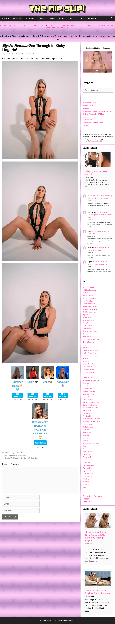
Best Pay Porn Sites (89, 306)
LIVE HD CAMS (69, 26)
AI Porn (85, 293)
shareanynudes (88, 120)
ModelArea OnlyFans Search (92, 380)
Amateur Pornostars (89, 298)
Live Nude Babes (88, 369)
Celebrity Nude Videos (90, 331)
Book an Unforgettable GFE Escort (94, 114)
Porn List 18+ (87, 416)
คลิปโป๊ (85, 487)
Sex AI (85, 449)
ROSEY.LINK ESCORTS (91, 443)
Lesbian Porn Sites (89, 364)
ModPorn (86, 383)
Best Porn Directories (90, 309)
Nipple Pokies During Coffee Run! (21, 458)
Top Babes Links (88, 465)
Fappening (87, 499)
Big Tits (85, 315)
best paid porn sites (89, 304)
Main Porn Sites (88, 378)
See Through (30, 18)
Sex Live (85, 100)
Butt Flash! (15, 455)
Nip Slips (5, 18)
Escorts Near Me (88, 342)
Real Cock (86, 430)
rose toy (85, 438)
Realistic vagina (88, 432)
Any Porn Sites (88, 301)
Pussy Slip (17, 18)
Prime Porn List (88, 424)
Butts (71, 18)
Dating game (87, 334)
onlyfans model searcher (91, 402)
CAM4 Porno (91, 26)
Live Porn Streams (89, 372)
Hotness (85, 125)
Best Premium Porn (89, 312)
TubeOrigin (86, 479)
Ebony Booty (87, 336)
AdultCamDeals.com (89, 290)
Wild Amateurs (87, 482)
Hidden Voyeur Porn (89, 353)
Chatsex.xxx (28, 26)
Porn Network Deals (89, 102)
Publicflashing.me (88, 427)
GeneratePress (69, 620)
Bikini (52, 18)
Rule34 (85, 446)
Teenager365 (87, 457)
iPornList (85, 358)
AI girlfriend (92, 18)
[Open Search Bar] (111, 18)
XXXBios (86, 484)
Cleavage (61, 18)
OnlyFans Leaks (88, 399)
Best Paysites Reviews (90, 111)
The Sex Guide (88, 460)
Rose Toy (86, 435)
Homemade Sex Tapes (90, 356)
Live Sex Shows (88, 375)
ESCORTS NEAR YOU (106, 26)
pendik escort (87, 410)
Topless (42, 18)
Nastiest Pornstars (89, 391)
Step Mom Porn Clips (105, 111)
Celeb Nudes (87, 328)
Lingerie (13, 453)
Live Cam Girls (87, 367)
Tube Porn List (87, 476)
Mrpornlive (86, 386)
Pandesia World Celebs (90, 408)
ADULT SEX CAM (89, 287)
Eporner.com (81, 26)
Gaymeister (86, 347)
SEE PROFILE (17, 395)
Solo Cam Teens (88, 451)
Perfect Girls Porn (52, 27)
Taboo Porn (86, 454)
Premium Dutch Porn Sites (91, 421)
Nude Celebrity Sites (89, 397)
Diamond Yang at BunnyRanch (93, 123)
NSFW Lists (65, 27)
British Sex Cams (88, 320)
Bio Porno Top (87, 317)
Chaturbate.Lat (56, 26)
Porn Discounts (16, 26)
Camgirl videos (87, 323)
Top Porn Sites (87, 468)
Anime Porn (86, 108)
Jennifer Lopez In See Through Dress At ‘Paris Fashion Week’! (99, 214)
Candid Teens (87, 325)
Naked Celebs (87, 389)
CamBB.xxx (4, 26)
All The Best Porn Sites (92, 496)
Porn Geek (86, 413)
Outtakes (20, 453)
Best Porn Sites (88, 105)
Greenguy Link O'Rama (90, 350)
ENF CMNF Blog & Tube (91, 339)
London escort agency (90, 117)
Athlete (7, 453)
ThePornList (87, 462)
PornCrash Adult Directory (91, 419)
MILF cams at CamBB (94, 141)
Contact (81, 18)
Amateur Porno (88, 295)
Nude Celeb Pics (88, 394)
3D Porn (37, 26)
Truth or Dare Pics (89, 473)
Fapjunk (85, 345)
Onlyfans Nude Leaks (90, 405)
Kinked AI (86, 361)
